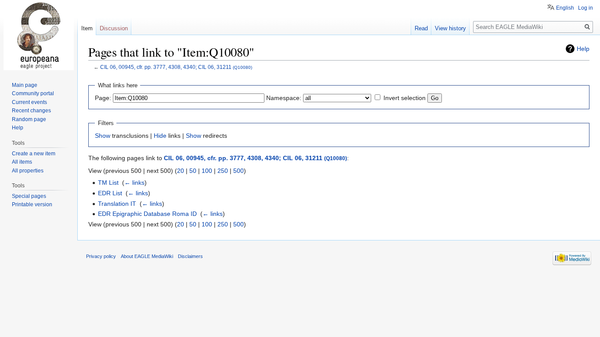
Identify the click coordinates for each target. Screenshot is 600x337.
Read (421, 28)
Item (87, 28)
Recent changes (31, 111)
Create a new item (33, 154)
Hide (160, 135)
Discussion (114, 28)
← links (134, 182)
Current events (29, 102)
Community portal (33, 93)
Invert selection (404, 97)
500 (238, 170)
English (565, 8)
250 (222, 170)
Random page (29, 119)
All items (22, 162)
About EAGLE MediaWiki (147, 256)
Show (102, 135)
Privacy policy (101, 256)
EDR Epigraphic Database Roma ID (147, 213)
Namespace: (283, 97)
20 (180, 170)
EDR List (110, 193)
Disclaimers (190, 256)
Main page (24, 85)
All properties (27, 171)
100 (207, 170)
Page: (103, 97)
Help (583, 48)
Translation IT (117, 203)
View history (450, 28)
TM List (108, 182)
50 (192, 170)
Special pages (29, 196)
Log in (585, 8)
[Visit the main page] (39, 35)
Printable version (32, 204)
